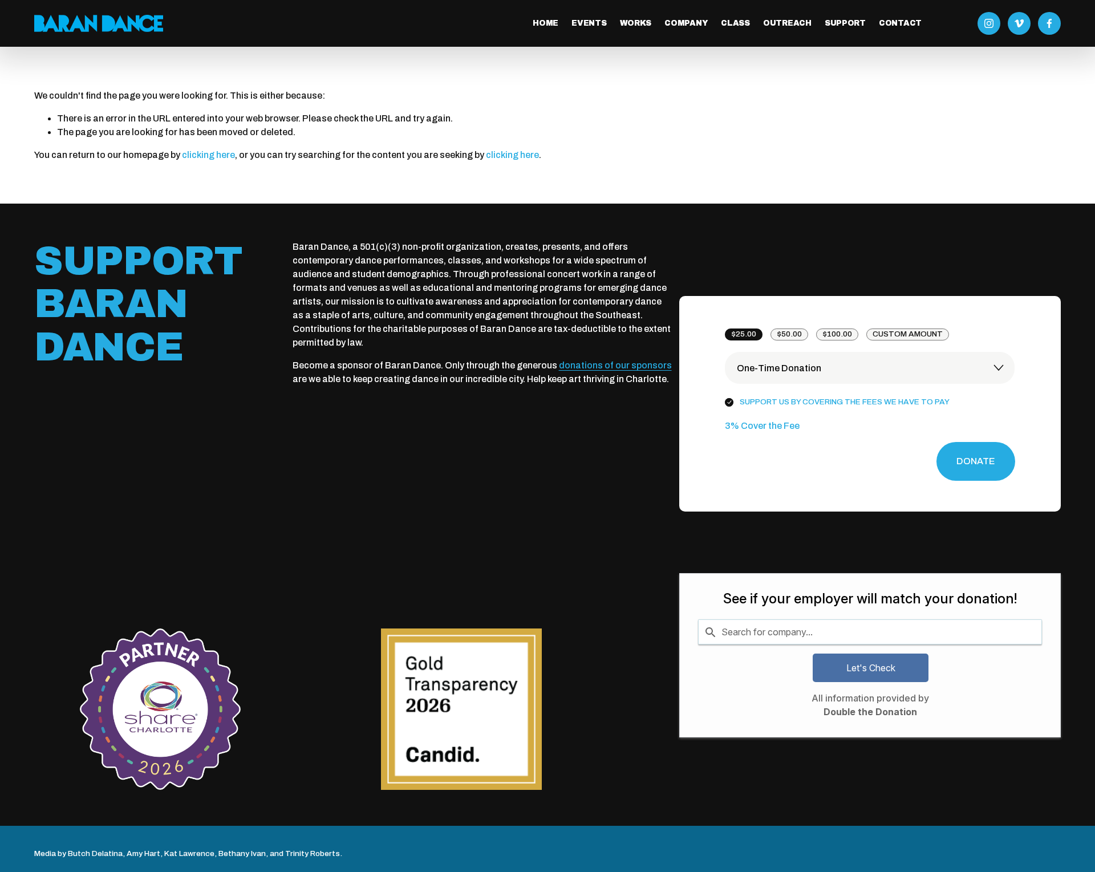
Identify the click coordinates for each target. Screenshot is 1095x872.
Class (735, 23)
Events (588, 23)
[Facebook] (1049, 23)
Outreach (787, 23)
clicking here (208, 155)
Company (686, 23)
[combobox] (870, 632)
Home (545, 23)
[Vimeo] (1019, 23)
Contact (900, 23)
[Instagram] (989, 23)
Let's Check (870, 668)
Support (845, 23)
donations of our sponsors (615, 365)
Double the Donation (870, 711)
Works (636, 23)
